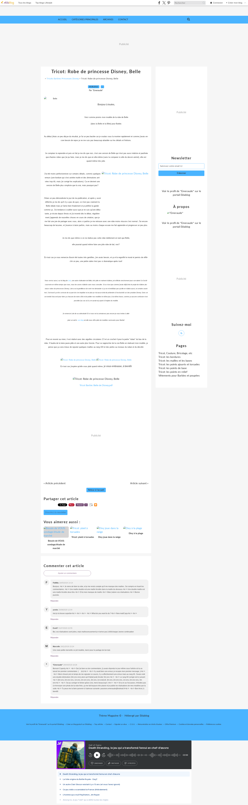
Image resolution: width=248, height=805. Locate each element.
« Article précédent (54, 483)
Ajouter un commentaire (67, 573)
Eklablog (144, 716)
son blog (81, 320)
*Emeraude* (187, 191)
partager (115, 763)
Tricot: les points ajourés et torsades (179, 364)
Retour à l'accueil (96, 490)
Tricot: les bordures (169, 357)
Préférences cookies (213, 724)
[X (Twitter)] (164, 2)
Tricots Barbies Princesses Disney (63, 78)
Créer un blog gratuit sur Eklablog (79, 724)
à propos (131, 763)
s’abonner (98, 763)
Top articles (98, 724)
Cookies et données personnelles (191, 724)
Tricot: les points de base (172, 368)
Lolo (69, 280)
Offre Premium (170, 724)
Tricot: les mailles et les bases (175, 361)
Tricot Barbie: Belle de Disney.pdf (96, 385)
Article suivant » (139, 483)
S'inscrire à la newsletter (55, 512)
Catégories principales (85, 20)
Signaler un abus (120, 724)
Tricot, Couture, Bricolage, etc (175, 353)
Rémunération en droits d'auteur (150, 724)
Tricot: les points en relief (172, 372)
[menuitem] (62, 20)
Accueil (62, 20)
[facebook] (159, 2)
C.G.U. (132, 724)
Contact (123, 20)
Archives (108, 20)
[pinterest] (168, 2)
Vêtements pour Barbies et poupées (179, 375)
